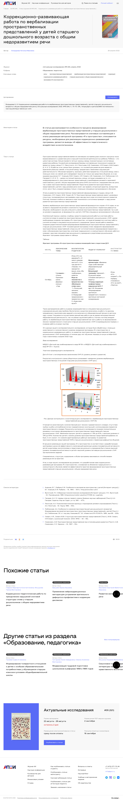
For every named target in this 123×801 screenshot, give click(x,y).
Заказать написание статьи (61, 787)
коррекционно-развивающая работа (55, 77)
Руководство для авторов (61, 3)
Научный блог (83, 773)
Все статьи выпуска (111, 639)
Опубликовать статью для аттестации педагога (60, 782)
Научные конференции (40, 3)
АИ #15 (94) (13, 8)
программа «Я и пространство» (53, 80)
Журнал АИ (25, 3)
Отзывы (30, 783)
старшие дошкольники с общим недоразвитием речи (86, 77)
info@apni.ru (51, 548)
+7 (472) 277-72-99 (112, 766)
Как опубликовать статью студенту (60, 767)
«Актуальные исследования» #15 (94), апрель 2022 (62, 67)
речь (45, 74)
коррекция (111, 74)
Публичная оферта (66, 798)
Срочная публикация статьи (61, 778)
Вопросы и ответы (85, 766)
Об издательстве (84, 783)
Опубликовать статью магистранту (59, 773)
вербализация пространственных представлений (90, 74)
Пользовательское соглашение (48, 798)
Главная (6, 8)
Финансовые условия (35, 779)
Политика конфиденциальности (27, 798)
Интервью (82, 770)
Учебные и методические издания (87, 778)
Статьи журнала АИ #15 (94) (28, 8)
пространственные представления (61, 74)
